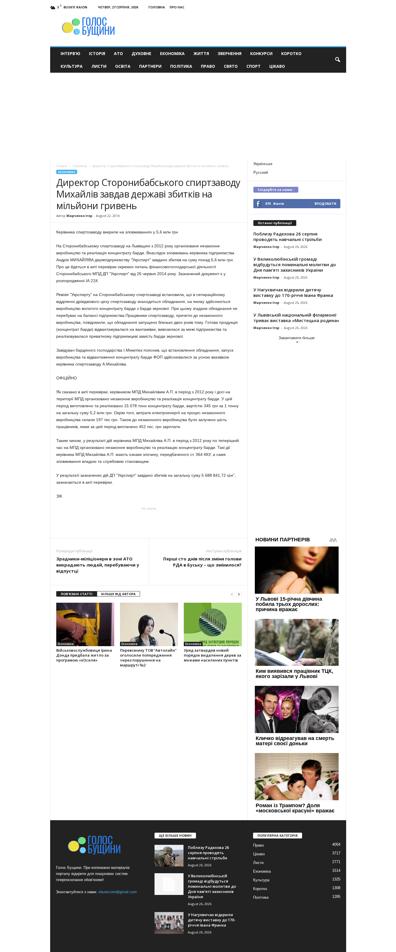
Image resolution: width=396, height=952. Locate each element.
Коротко (291, 53)
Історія (97, 53)
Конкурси (261, 53)
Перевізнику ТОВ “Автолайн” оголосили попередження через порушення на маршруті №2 (148, 658)
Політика (181, 66)
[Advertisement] (198, 116)
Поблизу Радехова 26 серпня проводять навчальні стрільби (287, 236)
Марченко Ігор (79, 215)
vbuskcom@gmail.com (117, 892)
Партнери (150, 66)
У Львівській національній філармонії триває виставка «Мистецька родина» (296, 317)
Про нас (177, 7)
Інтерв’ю (70, 53)
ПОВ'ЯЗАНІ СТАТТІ (76, 594)
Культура (72, 66)
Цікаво (277, 66)
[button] (337, 60)
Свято (231, 66)
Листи (98, 66)
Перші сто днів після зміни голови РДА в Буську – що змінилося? (202, 562)
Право (208, 66)
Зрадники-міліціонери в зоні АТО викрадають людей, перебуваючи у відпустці (97, 565)
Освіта (122, 66)
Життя (201, 53)
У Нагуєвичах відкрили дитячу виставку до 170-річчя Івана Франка (293, 292)
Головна (156, 7)
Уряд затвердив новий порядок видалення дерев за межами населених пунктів (212, 655)
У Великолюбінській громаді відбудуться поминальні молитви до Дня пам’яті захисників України (294, 264)
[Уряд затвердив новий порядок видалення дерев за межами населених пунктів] (213, 624)
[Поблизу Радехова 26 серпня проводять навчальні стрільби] (169, 856)
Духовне (141, 53)
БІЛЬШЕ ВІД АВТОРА (118, 594)
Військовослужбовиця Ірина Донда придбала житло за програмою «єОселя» (84, 655)
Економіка (172, 53)
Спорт (253, 66)
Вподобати (325, 203)
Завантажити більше (297, 338)
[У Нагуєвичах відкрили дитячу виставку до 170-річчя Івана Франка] (169, 923)
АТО (118, 53)
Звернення (229, 53)
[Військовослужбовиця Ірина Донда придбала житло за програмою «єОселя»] (85, 624)
